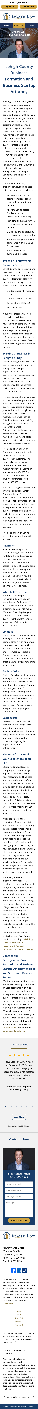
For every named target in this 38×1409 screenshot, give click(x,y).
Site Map (19, 1322)
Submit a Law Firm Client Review (19, 1126)
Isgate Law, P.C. (28, 1397)
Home (6, 25)
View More (19, 1117)
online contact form (14, 1031)
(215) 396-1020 (10, 1027)
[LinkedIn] (19, 1270)
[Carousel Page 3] (16, 1106)
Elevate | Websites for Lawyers (19, 1406)
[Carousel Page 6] (32, 1106)
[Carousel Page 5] (27, 1106)
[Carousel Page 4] (21, 1106)
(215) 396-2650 (14, 1261)
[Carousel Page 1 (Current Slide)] (5, 1106)
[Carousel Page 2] (11, 1106)
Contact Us (19, 25)
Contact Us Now (19, 1220)
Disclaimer (19, 1315)
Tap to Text (28, 6)
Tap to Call (10, 6)
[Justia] (24, 1270)
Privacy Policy (19, 1318)
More (31, 25)
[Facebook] (13, 1270)
